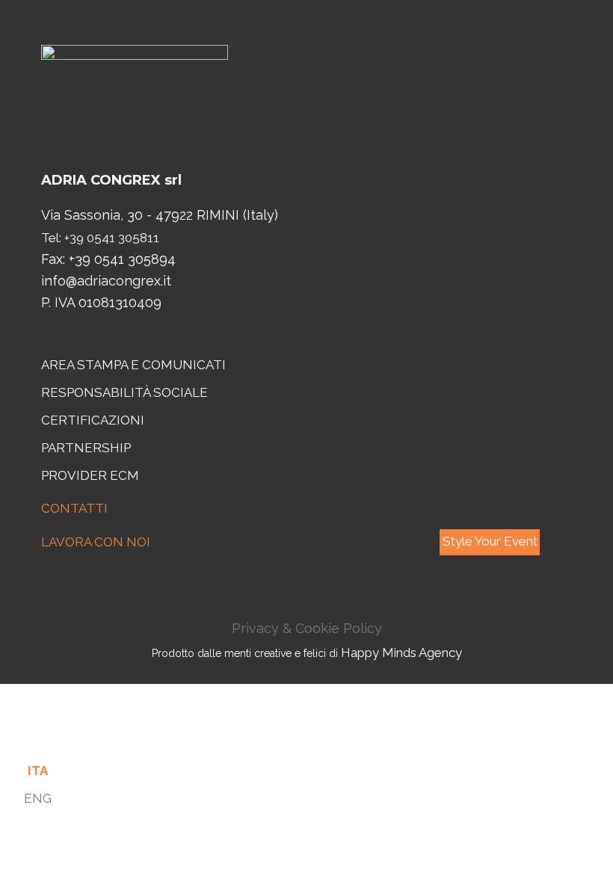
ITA (38, 770)
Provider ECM (90, 475)
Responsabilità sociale (124, 392)
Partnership (86, 447)
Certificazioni (92, 420)
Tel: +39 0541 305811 (100, 237)
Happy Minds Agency (401, 652)
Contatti (74, 508)
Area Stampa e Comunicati (133, 364)
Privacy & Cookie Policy (307, 628)
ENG (38, 798)
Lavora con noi (95, 541)
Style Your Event (490, 541)
